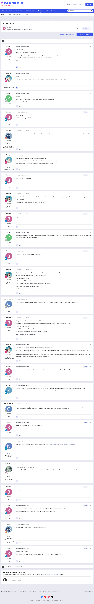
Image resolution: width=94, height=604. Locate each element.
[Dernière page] (13, 41)
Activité (46, 10)
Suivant (9, 40)
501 (9, 453)
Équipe (9, 14)
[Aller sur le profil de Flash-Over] (8, 469)
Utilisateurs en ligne (17, 14)
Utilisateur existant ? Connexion (75, 4)
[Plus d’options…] (90, 46)
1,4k (9, 476)
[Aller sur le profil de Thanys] (8, 78)
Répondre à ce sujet (85, 34)
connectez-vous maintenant (52, 574)
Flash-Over (8, 464)
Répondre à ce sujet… (15, 580)
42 (9, 397)
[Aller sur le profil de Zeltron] (8, 98)
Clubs (26, 14)
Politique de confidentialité (42, 600)
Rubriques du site (19, 10)
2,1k (9, 143)
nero (8, 441)
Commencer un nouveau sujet (67, 34)
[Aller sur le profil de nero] (8, 446)
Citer (20, 67)
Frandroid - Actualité (7, 10)
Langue (32, 600)
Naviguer (40, 10)
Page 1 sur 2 (18, 40)
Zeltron (8, 93)
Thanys (8, 73)
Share (78, 28)
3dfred (10, 27)
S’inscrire (89, 4)
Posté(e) (22, 46)
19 (9, 59)
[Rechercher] (91, 10)
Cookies (61, 600)
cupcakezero (8, 299)
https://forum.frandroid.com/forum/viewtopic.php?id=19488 (60, 444)
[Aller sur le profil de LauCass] (8, 136)
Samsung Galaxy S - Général (26, 29)
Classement (53, 10)
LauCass (8, 130)
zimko (8, 385)
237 (9, 85)
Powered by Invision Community (47, 601)
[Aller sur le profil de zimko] (8, 390)
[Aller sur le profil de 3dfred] (4, 28)
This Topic (85, 10)
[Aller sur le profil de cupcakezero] (8, 304)
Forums (3, 14)
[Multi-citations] (17, 67)
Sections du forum (30, 10)
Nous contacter (54, 600)
